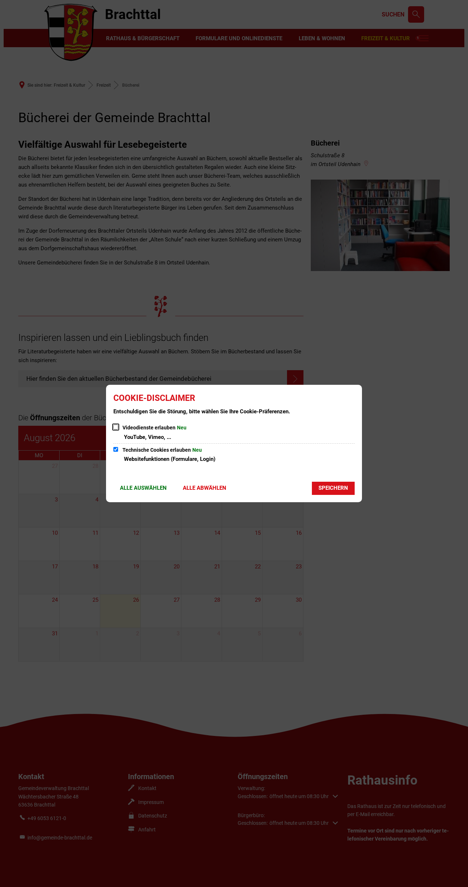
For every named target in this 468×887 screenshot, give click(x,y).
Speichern (333, 488)
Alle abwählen (204, 488)
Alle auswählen (143, 488)
